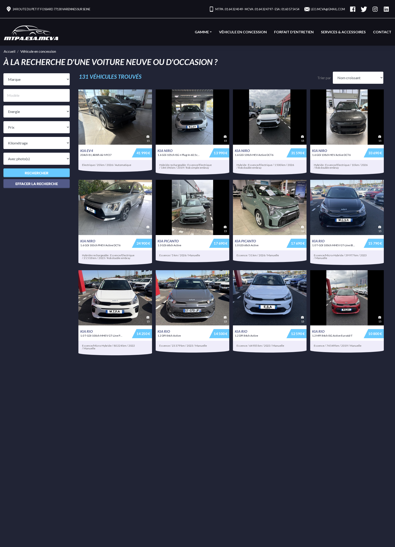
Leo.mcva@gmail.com (328, 9)
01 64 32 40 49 (234, 9)
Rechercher (36, 173)
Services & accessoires (343, 32)
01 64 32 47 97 (264, 9)
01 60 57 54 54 (290, 9)
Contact (382, 32)
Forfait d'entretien (294, 32)
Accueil (9, 51)
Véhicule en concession (243, 32)
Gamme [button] (202, 32)
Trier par (324, 78)
